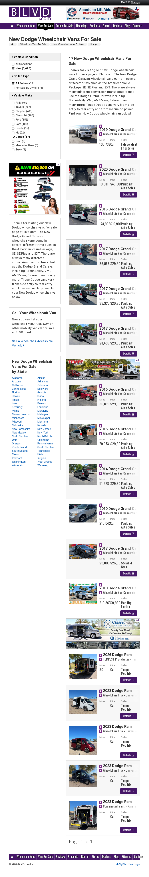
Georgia (41, 392)
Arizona (16, 381)
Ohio (14, 439)
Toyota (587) (23, 107)
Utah (40, 454)
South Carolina (45, 447)
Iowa (14, 403)
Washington (19, 461)
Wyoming (42, 465)
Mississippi (43, 418)
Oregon (16, 443)
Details (127, 154)
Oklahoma (43, 439)
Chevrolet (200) (25, 115)
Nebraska (17, 425)
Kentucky (17, 407)
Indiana (41, 399)
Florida (16, 392)
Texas (15, 454)
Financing (81, 26)
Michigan (42, 414)
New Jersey (44, 428)
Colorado (42, 385)
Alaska (41, 377)
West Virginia (44, 461)
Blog (127, 26)
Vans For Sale (45, 26)
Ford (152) (22, 119)
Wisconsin (17, 465)
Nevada (41, 425)
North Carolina (20, 436)
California (17, 385)
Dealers (117, 26)
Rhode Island (19, 447)
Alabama (17, 377)
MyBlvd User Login (129, 864)
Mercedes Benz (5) (27, 145)
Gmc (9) (20, 141)
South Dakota (20, 450)
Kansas (41, 403)
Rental (106, 26)
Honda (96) (22, 128)
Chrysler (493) (24, 111)
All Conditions (24, 64)
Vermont (17, 458)
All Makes (21, 102)
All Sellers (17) (25, 83)
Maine (15, 410)
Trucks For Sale (64, 26)
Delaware (42, 388)
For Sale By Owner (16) (29, 87)
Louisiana (42, 407)
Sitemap (126, 856)
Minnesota (18, 418)
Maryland (42, 410)
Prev (71, 13)
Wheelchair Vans (26, 26)
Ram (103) (22, 124)
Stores (95, 856)
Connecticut (19, 388)
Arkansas (42, 381)
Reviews (60, 856)
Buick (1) (21, 149)
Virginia (41, 458)
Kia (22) (20, 132)
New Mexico (19, 432)
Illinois (15, 399)
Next (135, 13)
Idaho (40, 396)
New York (42, 432)
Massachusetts (21, 414)
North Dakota (45, 436)
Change (135, 2)
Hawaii (16, 396)
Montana (42, 421)
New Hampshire (21, 428)
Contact (137, 26)
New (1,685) (23, 68)
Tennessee (43, 450)
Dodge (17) (23, 136)
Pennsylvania (45, 443)
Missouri (17, 421)
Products (95, 26)
